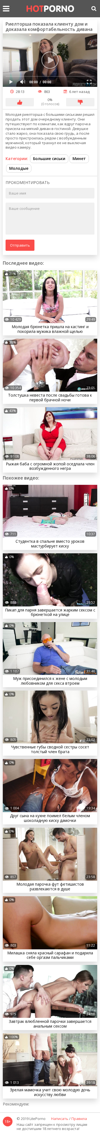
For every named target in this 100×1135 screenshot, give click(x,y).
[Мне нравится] (20, 102)
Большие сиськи (49, 158)
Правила (79, 1119)
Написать (59, 1119)
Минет (79, 158)
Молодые (18, 168)
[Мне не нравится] (80, 102)
